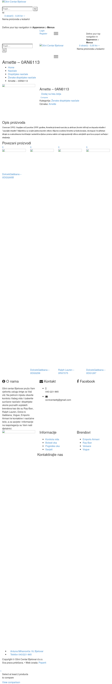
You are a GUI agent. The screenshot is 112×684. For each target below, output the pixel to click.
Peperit (42, 662)
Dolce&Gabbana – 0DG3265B (11, 175)
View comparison (11, 682)
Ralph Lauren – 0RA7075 (66, 371)
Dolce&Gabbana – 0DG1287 (95, 371)
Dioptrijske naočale (18, 74)
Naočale (12, 70)
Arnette (52, 104)
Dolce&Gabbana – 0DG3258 (39, 371)
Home (11, 67)
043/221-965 (25, 654)
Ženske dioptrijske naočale (22, 77)
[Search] (35, 9)
